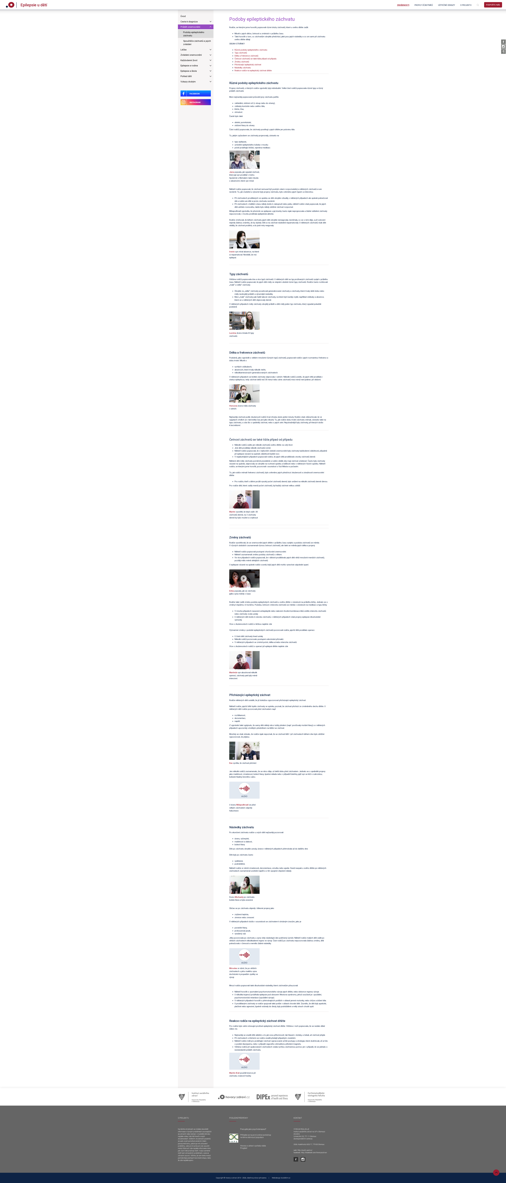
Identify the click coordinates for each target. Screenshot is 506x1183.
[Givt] (503, 51)
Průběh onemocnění (190, 27)
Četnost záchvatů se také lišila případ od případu (255, 59)
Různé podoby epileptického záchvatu (251, 50)
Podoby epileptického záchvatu (193, 34)
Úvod (183, 16)
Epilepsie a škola (189, 71)
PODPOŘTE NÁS (493, 5)
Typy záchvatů (241, 53)
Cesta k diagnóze (189, 21)
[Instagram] (503, 46)
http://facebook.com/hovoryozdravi (314, 1153)
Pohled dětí (186, 76)
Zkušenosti (403, 5)
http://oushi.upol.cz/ (305, 1150)
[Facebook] (503, 41)
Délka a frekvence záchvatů (246, 56)
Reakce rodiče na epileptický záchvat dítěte (253, 70)
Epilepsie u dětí (34, 5)
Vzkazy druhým (188, 81)
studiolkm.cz (285, 1178)
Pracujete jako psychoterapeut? (253, 1129)
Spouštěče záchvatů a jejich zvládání (197, 43)
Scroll (496, 1172)
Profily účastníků (424, 5)
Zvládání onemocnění (191, 55)
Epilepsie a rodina (189, 65)
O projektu (465, 5)
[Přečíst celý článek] (233, 1138)
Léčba (183, 49)
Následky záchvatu (243, 67)
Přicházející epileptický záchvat (248, 64)
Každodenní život (189, 60)
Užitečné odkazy (446, 5)
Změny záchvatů (242, 62)
